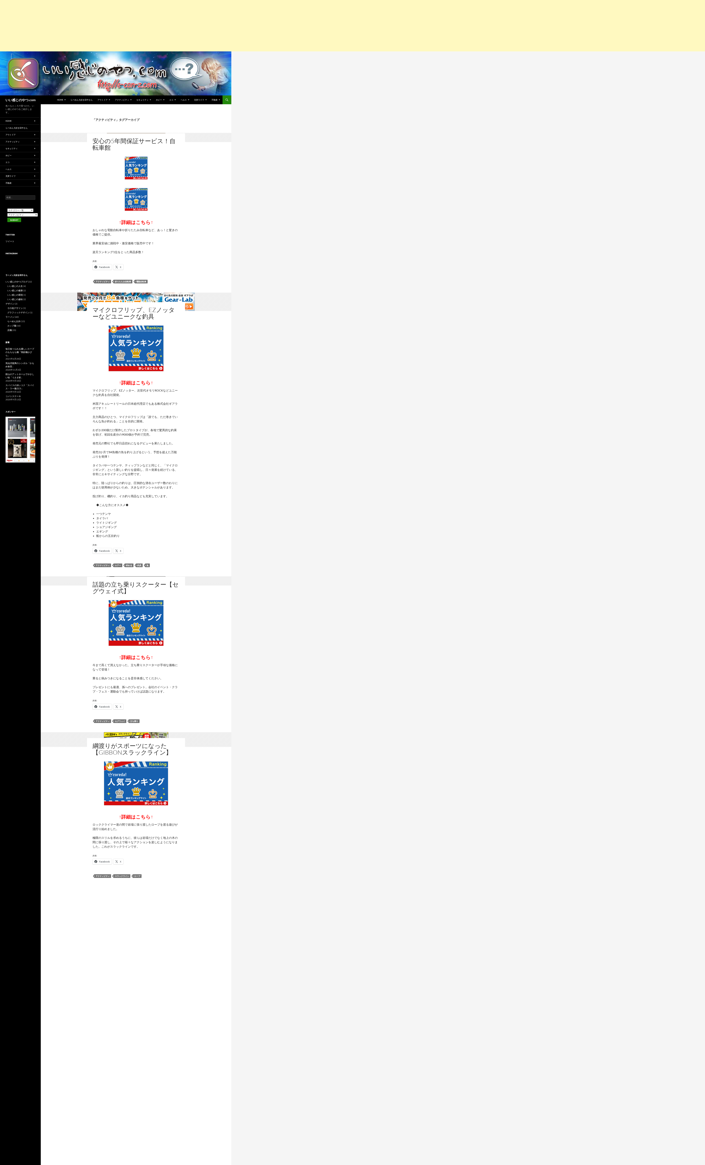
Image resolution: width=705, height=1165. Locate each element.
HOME (60, 100)
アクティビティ (122, 100)
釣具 (139, 565)
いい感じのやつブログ (17, 281)
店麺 (9, 330)
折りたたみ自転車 (123, 281)
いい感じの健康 (15, 290)
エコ (171, 100)
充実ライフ (199, 100)
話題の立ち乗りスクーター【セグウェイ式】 (136, 588)
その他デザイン (15, 308)
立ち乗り (134, 721)
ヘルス (184, 100)
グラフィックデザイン (18, 312)
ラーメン (10, 317)
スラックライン (122, 876)
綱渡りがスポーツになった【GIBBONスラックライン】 (132, 749)
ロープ (137, 876)
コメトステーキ (13, 396)
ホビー (159, 100)
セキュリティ (142, 100)
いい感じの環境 (15, 294)
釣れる (129, 565)
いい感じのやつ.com (21, 100)
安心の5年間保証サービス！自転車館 (134, 144)
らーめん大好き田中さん (81, 100)
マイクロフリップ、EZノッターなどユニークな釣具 (134, 313)
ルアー (118, 565)
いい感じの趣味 (15, 299)
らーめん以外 (14, 321)
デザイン (10, 303)
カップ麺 (11, 325)
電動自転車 (141, 281)
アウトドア (102, 100)
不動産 (215, 100)
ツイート (10, 241)
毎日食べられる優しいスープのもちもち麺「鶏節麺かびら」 (20, 352)
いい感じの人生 (15, 286)
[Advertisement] (110, 25)
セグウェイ (120, 721)
